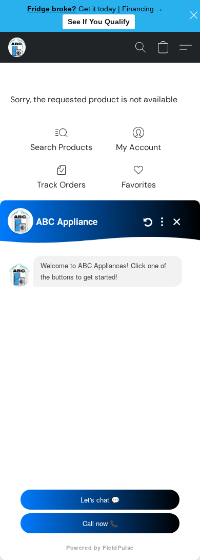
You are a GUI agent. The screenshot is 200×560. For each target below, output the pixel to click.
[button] (17, 47)
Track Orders (61, 184)
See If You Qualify (99, 21)
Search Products (61, 147)
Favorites (139, 184)
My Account (138, 147)
